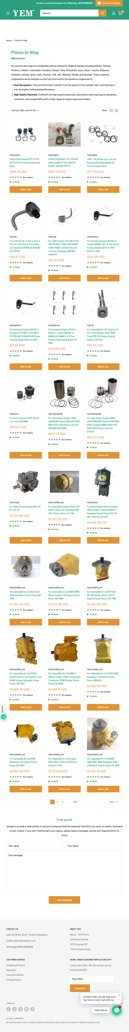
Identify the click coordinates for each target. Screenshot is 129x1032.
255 (75, 802)
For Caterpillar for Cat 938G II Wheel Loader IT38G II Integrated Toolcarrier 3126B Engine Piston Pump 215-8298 (64, 678)
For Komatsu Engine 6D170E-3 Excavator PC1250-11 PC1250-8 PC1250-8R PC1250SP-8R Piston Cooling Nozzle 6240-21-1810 (25, 334)
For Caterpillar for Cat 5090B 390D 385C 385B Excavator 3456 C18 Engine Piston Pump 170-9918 (103, 762)
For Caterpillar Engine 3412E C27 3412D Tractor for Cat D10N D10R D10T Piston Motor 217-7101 (64, 510)
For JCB (13, 237)
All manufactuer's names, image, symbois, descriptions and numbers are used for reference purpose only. (53, 1022)
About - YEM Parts (79, 934)
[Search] (102, 13)
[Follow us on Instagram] (14, 1009)
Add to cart (25, 189)
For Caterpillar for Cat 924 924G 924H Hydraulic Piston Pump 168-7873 (26, 595)
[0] (120, 13)
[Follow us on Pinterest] (20, 1009)
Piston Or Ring (21, 40)
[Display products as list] (116, 110)
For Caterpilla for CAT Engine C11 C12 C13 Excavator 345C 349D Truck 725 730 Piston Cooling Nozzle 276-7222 (102, 334)
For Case (52, 237)
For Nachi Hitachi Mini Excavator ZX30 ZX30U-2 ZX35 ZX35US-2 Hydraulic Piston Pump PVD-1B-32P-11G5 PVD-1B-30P (102, 511)
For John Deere (55, 414)
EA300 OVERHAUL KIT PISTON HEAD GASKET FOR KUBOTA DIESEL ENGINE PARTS (63, 162)
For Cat (90, 325)
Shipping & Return (15, 965)
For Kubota (15, 155)
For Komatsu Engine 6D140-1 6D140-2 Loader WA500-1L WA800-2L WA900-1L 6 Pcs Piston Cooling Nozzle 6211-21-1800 (63, 336)
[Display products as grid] (111, 110)
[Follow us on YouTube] (26, 1009)
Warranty (11, 970)
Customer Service (79, 939)
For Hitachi (92, 502)
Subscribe (80, 988)
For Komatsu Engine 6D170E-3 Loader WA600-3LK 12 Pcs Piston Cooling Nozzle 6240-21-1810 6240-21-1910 (103, 246)
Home (8, 40)
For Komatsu (93, 237)
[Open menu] (7, 13)
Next (112, 802)
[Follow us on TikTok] (32, 1009)
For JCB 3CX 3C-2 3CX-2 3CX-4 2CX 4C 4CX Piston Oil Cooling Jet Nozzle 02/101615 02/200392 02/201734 (25, 246)
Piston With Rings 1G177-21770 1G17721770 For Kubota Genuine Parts (25, 162)
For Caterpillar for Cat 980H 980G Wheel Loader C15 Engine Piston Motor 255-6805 (64, 595)
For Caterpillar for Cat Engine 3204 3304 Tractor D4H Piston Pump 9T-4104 (62, 762)
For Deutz (14, 414)
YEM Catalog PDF (79, 944)
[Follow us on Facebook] (8, 1009)
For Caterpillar (56, 502)
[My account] (113, 13)
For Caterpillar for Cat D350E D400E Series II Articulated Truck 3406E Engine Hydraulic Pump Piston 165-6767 (26, 678)
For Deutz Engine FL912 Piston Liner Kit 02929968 (24, 420)
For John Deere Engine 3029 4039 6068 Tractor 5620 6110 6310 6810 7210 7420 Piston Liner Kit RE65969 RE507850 (64, 423)
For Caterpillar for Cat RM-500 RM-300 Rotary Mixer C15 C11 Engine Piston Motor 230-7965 (101, 595)
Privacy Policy (13, 979)
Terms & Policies (14, 974)
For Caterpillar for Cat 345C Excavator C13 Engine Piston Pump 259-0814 (23, 762)
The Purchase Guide (80, 949)
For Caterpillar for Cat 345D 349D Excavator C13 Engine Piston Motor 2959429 (102, 677)
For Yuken (14, 502)
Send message (64, 900)
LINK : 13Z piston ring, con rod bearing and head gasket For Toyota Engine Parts (101, 162)
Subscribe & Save (111, 3)
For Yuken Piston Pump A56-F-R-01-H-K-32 (25, 508)
